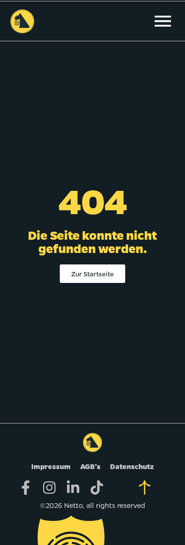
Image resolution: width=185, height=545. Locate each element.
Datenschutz (132, 466)
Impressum (51, 466)
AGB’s (90, 466)
